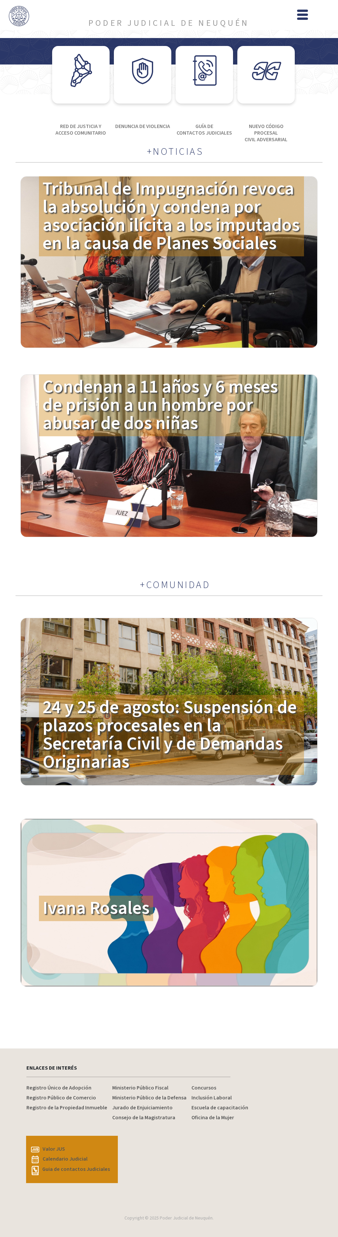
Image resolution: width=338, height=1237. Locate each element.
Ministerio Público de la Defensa (149, 1097)
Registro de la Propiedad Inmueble (66, 1107)
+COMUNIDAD (175, 585)
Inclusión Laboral (211, 1097)
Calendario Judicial (65, 1159)
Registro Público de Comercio (61, 1097)
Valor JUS (54, 1149)
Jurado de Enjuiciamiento (142, 1107)
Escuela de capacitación (219, 1107)
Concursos (203, 1087)
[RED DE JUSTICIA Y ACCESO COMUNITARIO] (81, 75)
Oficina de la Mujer (212, 1117)
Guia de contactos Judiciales (76, 1169)
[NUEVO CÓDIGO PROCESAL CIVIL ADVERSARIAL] (266, 75)
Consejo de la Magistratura (143, 1117)
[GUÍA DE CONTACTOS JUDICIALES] (204, 75)
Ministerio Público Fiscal (140, 1087)
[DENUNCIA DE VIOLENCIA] (142, 75)
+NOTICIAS (175, 151)
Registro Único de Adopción (58, 1087)
